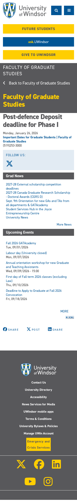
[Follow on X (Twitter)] (21, 467)
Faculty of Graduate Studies (46, 83)
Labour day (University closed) (26, 253)
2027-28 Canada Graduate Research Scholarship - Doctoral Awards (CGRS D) (38, 195)
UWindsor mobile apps (38, 411)
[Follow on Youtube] (30, 484)
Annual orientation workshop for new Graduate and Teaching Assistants (37, 265)
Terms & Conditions (38, 419)
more (64, 311)
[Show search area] (56, 10)
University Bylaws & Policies (38, 426)
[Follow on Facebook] (39, 467)
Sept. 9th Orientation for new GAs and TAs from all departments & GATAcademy (37, 203)
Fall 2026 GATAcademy (21, 243)
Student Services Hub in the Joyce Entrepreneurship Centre (29, 211)
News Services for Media (38, 404)
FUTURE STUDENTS (38, 29)
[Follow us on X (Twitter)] (11, 165)
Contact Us (38, 382)
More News (64, 224)
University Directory (38, 390)
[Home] (24, 10)
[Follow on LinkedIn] (56, 467)
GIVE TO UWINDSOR (39, 54)
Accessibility (38, 397)
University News (17, 217)
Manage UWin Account (39, 433)
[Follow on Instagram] (48, 484)
